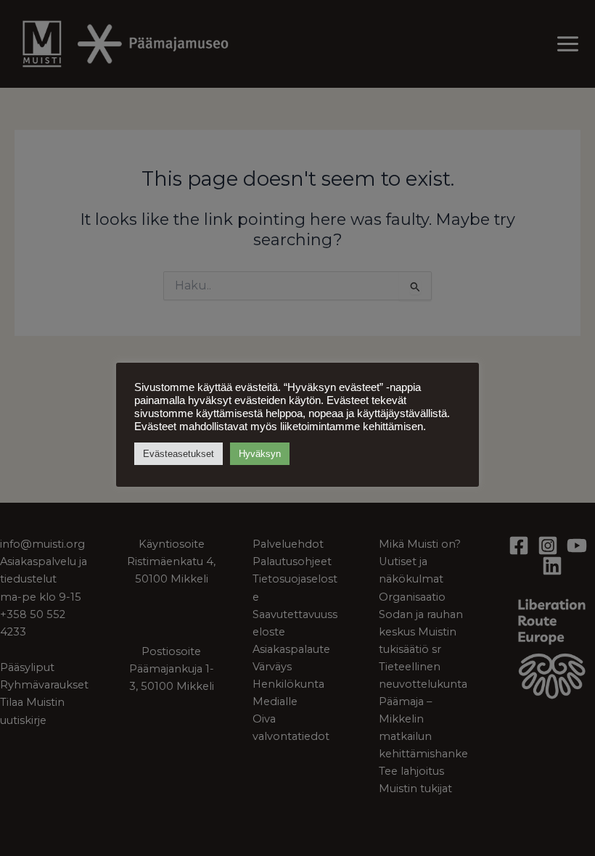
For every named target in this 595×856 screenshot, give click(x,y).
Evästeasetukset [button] (178, 453)
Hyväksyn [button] (260, 453)
